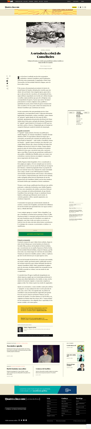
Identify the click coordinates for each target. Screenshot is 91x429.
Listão (48, 413)
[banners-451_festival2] (45, 11)
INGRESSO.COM (18, 1)
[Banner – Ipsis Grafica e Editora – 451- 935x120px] (45, 390)
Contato (63, 413)
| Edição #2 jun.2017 (48, 68)
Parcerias (64, 408)
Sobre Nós (64, 401)
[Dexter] (35, 234)
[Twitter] (21, 420)
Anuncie (77, 414)
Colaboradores (65, 406)
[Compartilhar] (7, 88)
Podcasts (49, 410)
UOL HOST (25, 1)
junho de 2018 (46, 335)
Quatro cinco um (12, 7)
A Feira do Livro (65, 410)
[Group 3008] (35, 309)
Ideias (48, 406)
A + (10, 76)
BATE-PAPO (75, 1)
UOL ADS (46, 1)
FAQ (62, 415)
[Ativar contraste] (80, 7)
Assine (74, 7)
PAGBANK (31, 1)
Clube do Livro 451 (80, 407)
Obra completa (65, 403)
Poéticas (49, 403)
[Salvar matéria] (7, 86)
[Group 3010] (35, 319)
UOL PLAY (41, 1)
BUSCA (68, 1)
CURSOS (36, 1)
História (43, 50)
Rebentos (49, 408)
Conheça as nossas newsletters (16, 409)
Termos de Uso (50, 420)
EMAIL (82, 1)
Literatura (47, 50)
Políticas (49, 401)
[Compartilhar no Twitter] (7, 83)
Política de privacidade (60, 420)
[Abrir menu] (85, 7)
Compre (77, 411)
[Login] (78, 7)
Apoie (77, 409)
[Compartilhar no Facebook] (7, 81)
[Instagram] (19, 420)
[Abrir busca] (82, 7)
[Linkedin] (26, 420)
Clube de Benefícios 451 (80, 404)
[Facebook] (24, 420)
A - (7, 76)
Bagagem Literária (51, 415)
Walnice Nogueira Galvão (45, 66)
